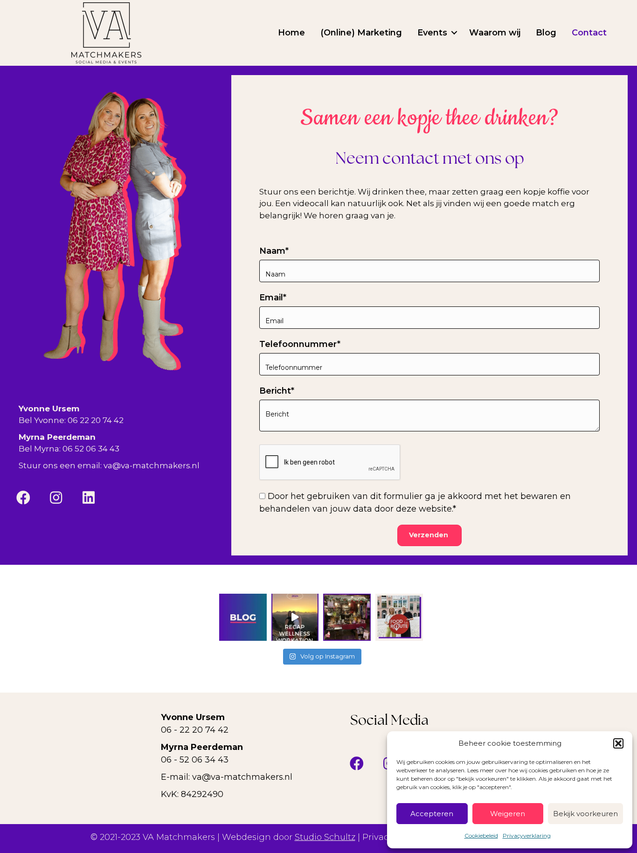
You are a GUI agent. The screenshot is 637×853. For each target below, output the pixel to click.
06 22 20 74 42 (96, 420)
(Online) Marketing (361, 33)
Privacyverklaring (527, 835)
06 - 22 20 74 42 (194, 730)
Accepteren (431, 813)
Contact (589, 33)
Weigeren (507, 813)
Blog (546, 33)
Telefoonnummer (298, 344)
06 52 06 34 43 (90, 448)
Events (432, 33)
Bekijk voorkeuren (585, 813)
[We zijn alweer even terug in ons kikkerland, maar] (295, 617)
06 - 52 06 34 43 (194, 760)
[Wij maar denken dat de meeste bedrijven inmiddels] (243, 617)
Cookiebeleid (481, 835)
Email (271, 297)
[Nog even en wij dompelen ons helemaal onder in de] (347, 617)
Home (291, 33)
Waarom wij (494, 33)
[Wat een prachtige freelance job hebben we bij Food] (399, 617)
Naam (272, 251)
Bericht (275, 391)
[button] (618, 743)
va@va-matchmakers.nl (152, 465)
